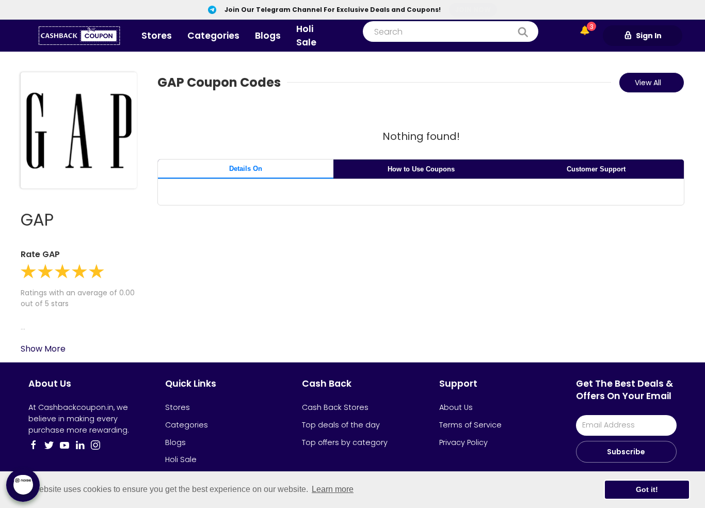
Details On (245, 168)
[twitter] (49, 445)
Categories (213, 35)
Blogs (268, 35)
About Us (456, 407)
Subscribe (626, 452)
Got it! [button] (647, 489)
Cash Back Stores (335, 407)
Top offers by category (345, 442)
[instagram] (95, 445)
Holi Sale (306, 36)
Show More (43, 349)
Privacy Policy (463, 442)
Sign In (649, 35)
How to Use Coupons (421, 169)
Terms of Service (470, 425)
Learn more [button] (333, 489)
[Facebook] (33, 445)
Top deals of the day (341, 425)
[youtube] (64, 445)
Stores (156, 35)
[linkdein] (80, 445)
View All (648, 82)
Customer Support (596, 169)
